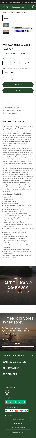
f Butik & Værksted (18, 419)
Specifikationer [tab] (19, 121)
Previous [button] (13, 29)
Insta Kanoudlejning (18, 432)
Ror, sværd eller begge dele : (14, 68)
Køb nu (18, 90)
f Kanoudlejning (18, 423)
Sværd (5, 72)
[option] (22, 29)
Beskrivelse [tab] (6, 121)
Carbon (5, 63)
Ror (12, 72)
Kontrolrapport (10, 388)
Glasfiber (14, 63)
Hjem (4, 12)
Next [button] (32, 29)
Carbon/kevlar (25, 63)
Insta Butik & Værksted (18, 427)
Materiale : (8, 59)
